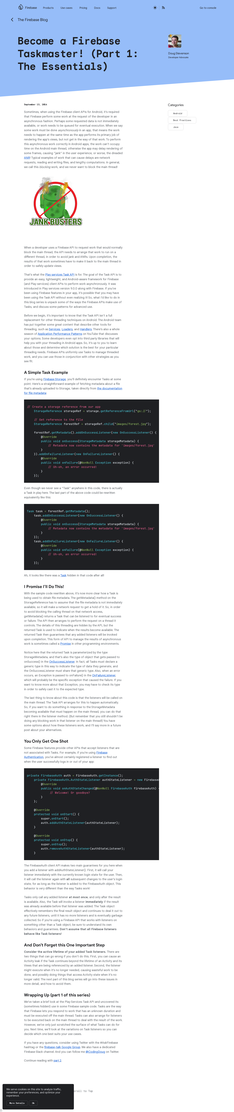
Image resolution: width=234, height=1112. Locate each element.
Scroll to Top (82, 1091)
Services (54, 329)
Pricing (83, 8)
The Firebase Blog (33, 19)
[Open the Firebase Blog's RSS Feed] (162, 8)
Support (111, 8)
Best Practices (182, 120)
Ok (33, 1103)
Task (63, 575)
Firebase (31, 8)
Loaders (67, 329)
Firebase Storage (54, 379)
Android (177, 113)
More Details (17, 1103)
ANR (27, 158)
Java (175, 127)
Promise (65, 643)
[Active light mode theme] (155, 8)
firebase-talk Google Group (62, 1047)
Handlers (86, 329)
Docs (97, 8)
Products (48, 8)
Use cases (66, 8)
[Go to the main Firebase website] (21, 6)
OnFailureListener (103, 675)
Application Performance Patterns (60, 334)
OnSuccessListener (61, 661)
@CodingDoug (95, 1052)
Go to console (208, 8)
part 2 (57, 1060)
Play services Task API (59, 274)
